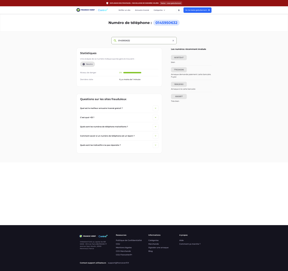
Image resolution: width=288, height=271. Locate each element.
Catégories (158, 10)
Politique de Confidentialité (129, 240)
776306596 (179, 70)
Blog (150, 251)
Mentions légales (124, 247)
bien (173, 62)
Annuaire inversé (142, 10)
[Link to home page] (85, 10)
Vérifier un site (124, 10)
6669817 (179, 96)
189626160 (178, 84)
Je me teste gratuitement (196, 10)
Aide (181, 240)
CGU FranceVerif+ (124, 255)
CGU (118, 244)
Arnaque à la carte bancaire (183, 89)
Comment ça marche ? (189, 244)
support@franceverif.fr (118, 263)
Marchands (153, 244)
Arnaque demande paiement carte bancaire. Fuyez (191, 75)
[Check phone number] (115, 40)
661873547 (178, 57)
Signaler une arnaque (158, 247)
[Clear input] (173, 40)
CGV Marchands (123, 251)
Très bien (175, 101)
